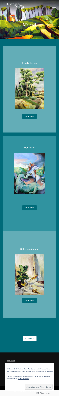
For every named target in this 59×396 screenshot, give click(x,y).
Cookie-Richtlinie (23, 379)
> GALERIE (29, 300)
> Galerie (29, 116)
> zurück (29, 338)
